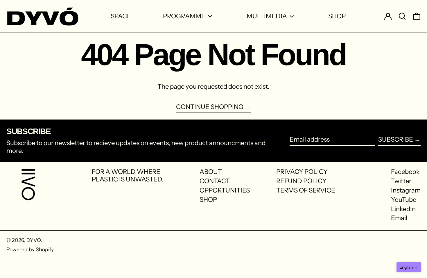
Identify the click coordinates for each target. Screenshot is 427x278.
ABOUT (211, 172)
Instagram (406, 190)
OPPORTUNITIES (225, 190)
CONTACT (215, 181)
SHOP (208, 200)
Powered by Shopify (30, 249)
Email (399, 218)
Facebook (405, 172)
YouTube (403, 200)
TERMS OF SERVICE (305, 190)
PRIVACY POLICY (302, 172)
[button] (409, 267)
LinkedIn (403, 209)
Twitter (401, 181)
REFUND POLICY (301, 181)
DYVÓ (33, 240)
